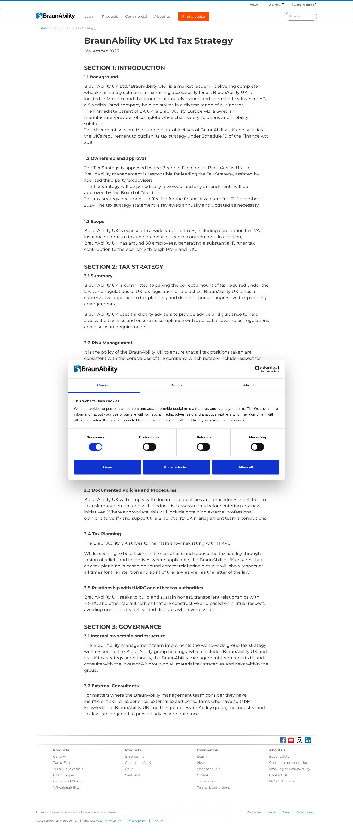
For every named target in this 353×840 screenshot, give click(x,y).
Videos (202, 775)
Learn (89, 16)
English (276, 4)
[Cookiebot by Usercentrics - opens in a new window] (258, 369)
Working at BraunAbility (289, 769)
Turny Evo (61, 762)
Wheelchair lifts (66, 787)
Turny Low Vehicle (68, 769)
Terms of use (112, 820)
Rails (129, 769)
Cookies (158, 820)
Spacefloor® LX (138, 762)
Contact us (278, 775)
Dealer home (305, 812)
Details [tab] (177, 385)
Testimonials (207, 781)
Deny (107, 467)
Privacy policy (137, 820)
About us (162, 16)
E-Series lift (134, 756)
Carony (59, 756)
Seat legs (132, 775)
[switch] (149, 447)
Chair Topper (63, 775)
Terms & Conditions (213, 787)
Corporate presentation (288, 762)
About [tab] (248, 385)
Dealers (111, 812)
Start (44, 28)
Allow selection (176, 467)
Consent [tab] (104, 385)
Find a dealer (194, 16)
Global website (304, 4)
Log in (256, 4)
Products (110, 16)
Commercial (136, 16)
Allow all (245, 467)
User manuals (208, 769)
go (56, 28)
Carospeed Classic (68, 781)
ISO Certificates (282, 781)
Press (285, 812)
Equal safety (279, 756)
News (201, 762)
